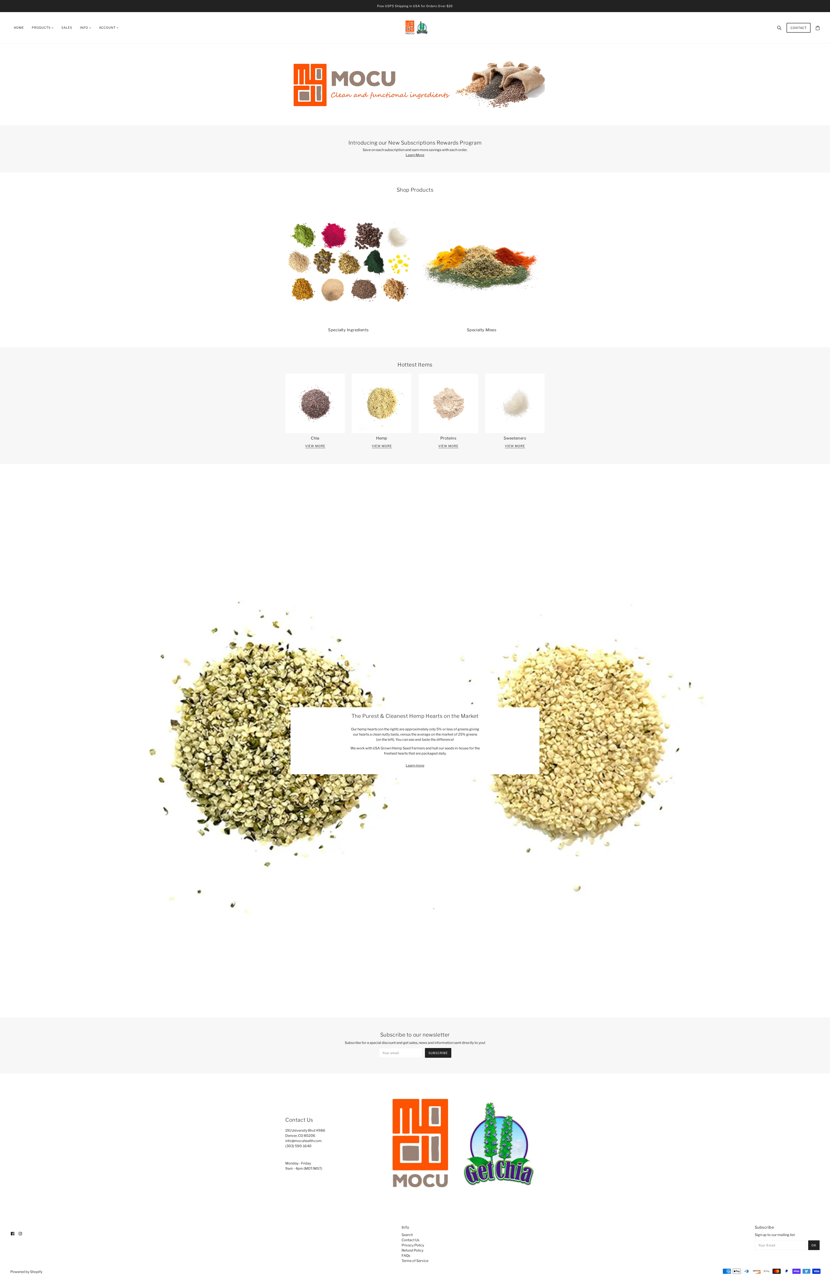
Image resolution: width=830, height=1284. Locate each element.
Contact (798, 28)
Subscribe (438, 1053)
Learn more (415, 765)
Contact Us (410, 1240)
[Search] (779, 27)
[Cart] (818, 28)
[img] (12, 1233)
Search (407, 1235)
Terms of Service (415, 1261)
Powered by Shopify (26, 1272)
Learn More (415, 155)
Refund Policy (412, 1250)
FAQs (406, 1256)
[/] (416, 27)
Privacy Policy (413, 1245)
